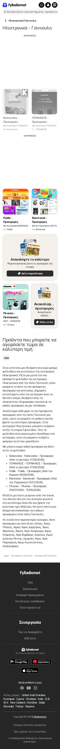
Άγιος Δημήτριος (31, 527)
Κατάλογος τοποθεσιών (30, 601)
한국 (5, 702)
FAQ (30, 582)
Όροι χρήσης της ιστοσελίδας (30, 731)
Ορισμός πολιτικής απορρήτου (30, 725)
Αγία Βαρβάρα (24, 534)
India (40, 699)
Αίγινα (19, 531)
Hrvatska (31, 699)
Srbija (42, 702)
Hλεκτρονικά (10, 375)
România (32, 702)
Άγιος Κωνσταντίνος (29, 542)
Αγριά (16, 527)
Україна (29, 706)
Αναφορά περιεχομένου (30, 595)
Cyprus (20, 699)
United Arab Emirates (33, 695)
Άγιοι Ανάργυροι (33, 531)
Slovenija (8, 706)
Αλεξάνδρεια (10, 546)
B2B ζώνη (30, 638)
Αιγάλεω (39, 534)
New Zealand (17, 702)
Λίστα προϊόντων (30, 607)
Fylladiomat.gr (39, 716)
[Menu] (55, 5)
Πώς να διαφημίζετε (30, 632)
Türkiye (19, 706)
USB (6, 358)
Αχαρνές (28, 538)
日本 (47, 699)
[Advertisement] (30, 60)
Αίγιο (38, 538)
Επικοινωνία (30, 588)
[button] (48, 5)
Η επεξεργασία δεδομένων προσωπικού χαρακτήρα (30, 740)
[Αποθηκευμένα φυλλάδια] (41, 5)
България (8, 699)
